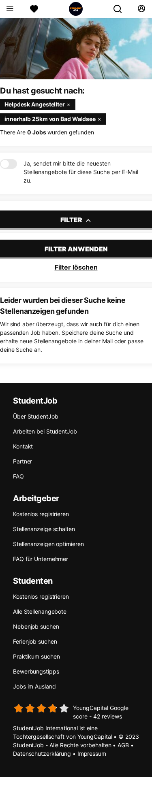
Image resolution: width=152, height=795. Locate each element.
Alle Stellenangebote (39, 611)
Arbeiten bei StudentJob (45, 431)
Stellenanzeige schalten (44, 528)
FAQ (18, 476)
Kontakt (23, 446)
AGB (123, 745)
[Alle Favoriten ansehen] (34, 8)
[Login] (141, 9)
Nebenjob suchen (36, 626)
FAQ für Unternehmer (40, 558)
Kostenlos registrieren (41, 513)
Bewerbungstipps (36, 671)
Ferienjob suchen (35, 641)
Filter (71, 220)
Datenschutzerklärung (42, 753)
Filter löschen (76, 267)
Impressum (91, 753)
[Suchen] (120, 8)
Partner (22, 461)
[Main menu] (9, 9)
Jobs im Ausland (34, 686)
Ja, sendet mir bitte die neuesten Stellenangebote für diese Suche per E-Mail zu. (81, 172)
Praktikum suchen (36, 656)
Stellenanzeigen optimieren (48, 543)
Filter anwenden (76, 249)
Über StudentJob (35, 416)
